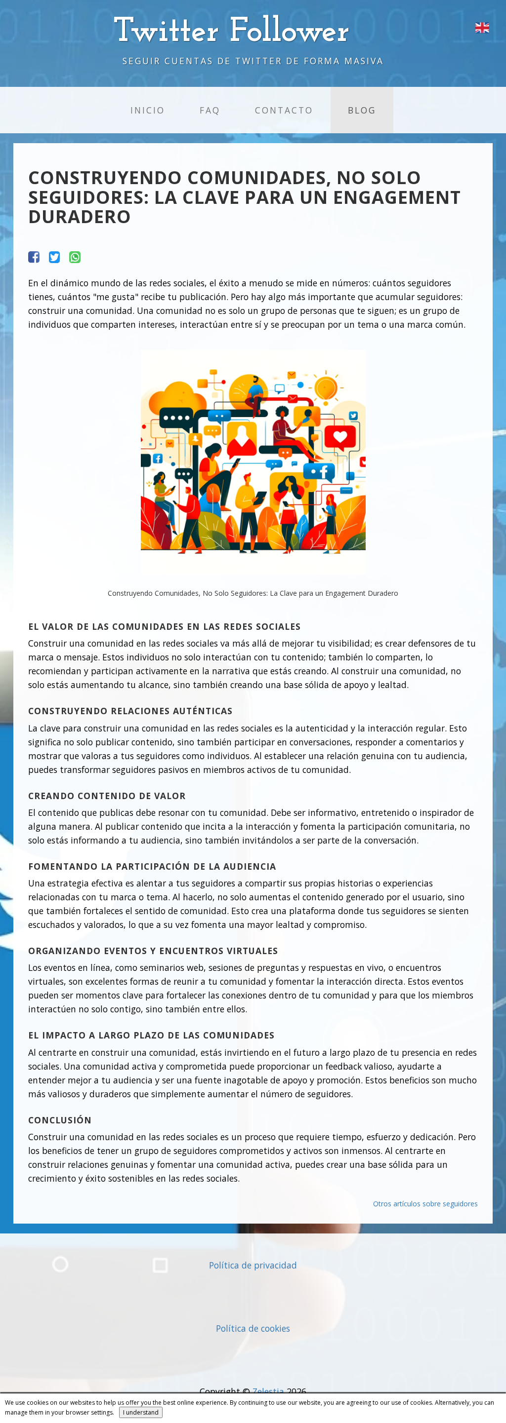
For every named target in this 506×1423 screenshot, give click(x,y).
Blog (362, 110)
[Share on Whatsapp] (75, 256)
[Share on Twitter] (54, 256)
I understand (141, 1412)
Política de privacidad (253, 1265)
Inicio (147, 110)
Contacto (284, 110)
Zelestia (268, 1391)
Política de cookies (253, 1328)
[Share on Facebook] (34, 256)
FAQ (210, 110)
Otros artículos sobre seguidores (425, 1203)
